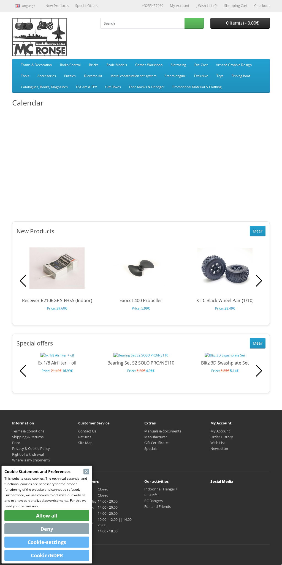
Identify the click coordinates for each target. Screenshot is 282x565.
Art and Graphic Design (234, 64)
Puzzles (70, 75)
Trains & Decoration (36, 64)
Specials (150, 448)
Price (16, 442)
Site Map (85, 442)
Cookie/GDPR (47, 555)
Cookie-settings (47, 542)
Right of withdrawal (28, 454)
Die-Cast (201, 64)
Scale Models (117, 64)
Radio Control (70, 64)
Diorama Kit (93, 75)
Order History (221, 436)
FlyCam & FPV (86, 87)
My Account (220, 431)
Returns (84, 436)
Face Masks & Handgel (146, 87)
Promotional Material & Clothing (197, 87)
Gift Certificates (156, 442)
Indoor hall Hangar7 (160, 489)
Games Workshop (148, 64)
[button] (259, 281)
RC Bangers (153, 500)
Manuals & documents (162, 431)
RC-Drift (150, 494)
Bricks (93, 64)
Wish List (217, 442)
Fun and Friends (157, 506)
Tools (25, 75)
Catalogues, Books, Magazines (44, 87)
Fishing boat (241, 75)
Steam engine (175, 75)
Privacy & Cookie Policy (31, 448)
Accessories (46, 75)
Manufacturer (155, 436)
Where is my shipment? (31, 460)
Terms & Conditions (28, 431)
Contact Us (87, 431)
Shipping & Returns (28, 436)
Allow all (47, 515)
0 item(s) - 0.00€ (242, 23)
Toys (219, 75)
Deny (46, 529)
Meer (257, 231)
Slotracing (178, 64)
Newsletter (219, 448)
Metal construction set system (133, 75)
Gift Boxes (113, 87)
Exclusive (201, 75)
